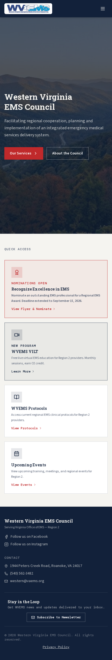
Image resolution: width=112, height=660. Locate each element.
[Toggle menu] (103, 9)
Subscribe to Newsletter (59, 617)
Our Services (20, 153)
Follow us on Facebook (29, 536)
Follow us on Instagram (29, 544)
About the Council (67, 153)
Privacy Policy (56, 647)
